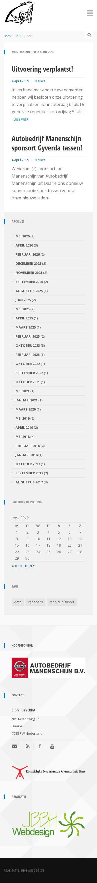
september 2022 (29, 372)
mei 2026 (22, 236)
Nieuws (39, 81)
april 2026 (24, 245)
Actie (17, 602)
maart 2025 (26, 327)
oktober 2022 (28, 363)
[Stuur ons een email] (16, 746)
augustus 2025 (29, 290)
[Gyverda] (19, 12)
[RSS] (27, 746)
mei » (30, 565)
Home (8, 36)
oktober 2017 (28, 464)
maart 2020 (26, 409)
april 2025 (24, 318)
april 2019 (24, 427)
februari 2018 (28, 445)
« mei (17, 565)
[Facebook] (40, 746)
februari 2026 (28, 254)
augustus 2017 (29, 482)
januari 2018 (27, 454)
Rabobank (35, 602)
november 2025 (29, 272)
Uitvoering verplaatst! (42, 69)
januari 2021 (27, 400)
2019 (19, 36)
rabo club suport (61, 602)
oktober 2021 (28, 382)
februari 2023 (28, 354)
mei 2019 (22, 418)
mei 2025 (22, 309)
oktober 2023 (28, 345)
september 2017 (29, 473)
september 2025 (29, 281)
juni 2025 (23, 300)
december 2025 (28, 263)
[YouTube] (52, 746)
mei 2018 (22, 436)
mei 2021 (22, 391)
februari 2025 (28, 336)
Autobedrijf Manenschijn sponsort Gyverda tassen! (47, 143)
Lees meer (21, 119)
